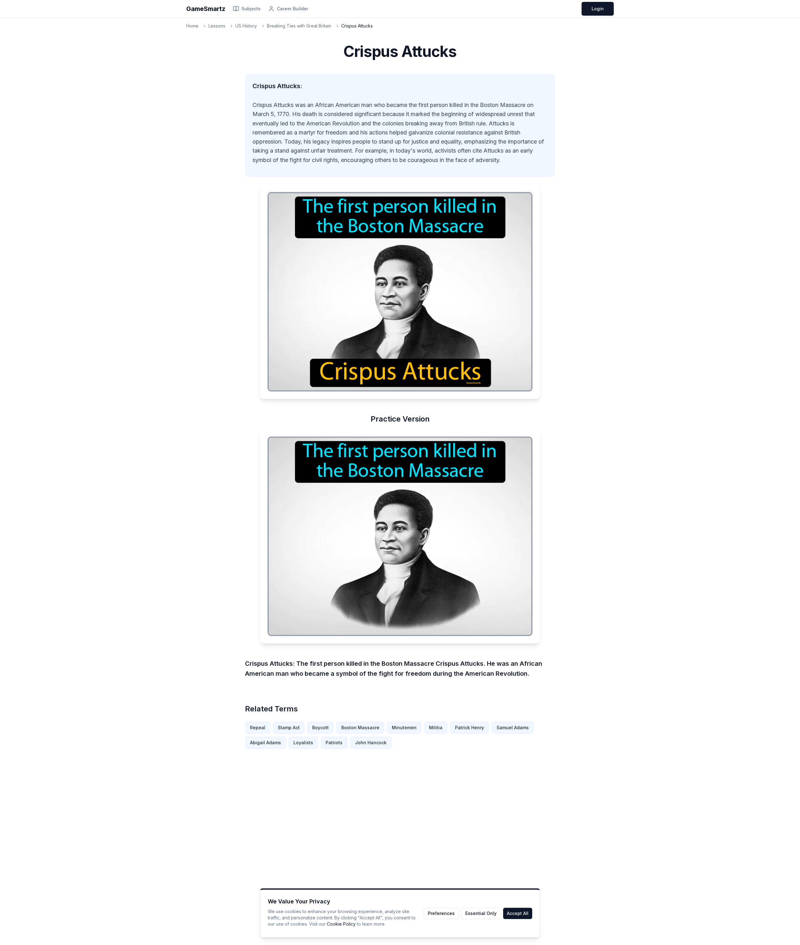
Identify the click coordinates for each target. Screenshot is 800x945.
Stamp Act (289, 727)
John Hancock (371, 742)
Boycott (320, 727)
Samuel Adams (513, 727)
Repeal (257, 727)
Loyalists (303, 742)
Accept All (517, 913)
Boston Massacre (360, 727)
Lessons (216, 25)
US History (246, 25)
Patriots (334, 742)
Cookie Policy (341, 924)
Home (192, 25)
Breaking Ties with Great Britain (299, 25)
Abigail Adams (265, 742)
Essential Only (481, 913)
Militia (435, 727)
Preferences (441, 913)
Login (598, 8)
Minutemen (404, 727)
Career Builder (292, 8)
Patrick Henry (469, 727)
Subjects (251, 8)
